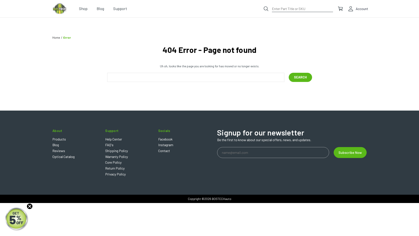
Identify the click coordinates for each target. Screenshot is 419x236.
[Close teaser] (30, 206)
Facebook (165, 139)
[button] (16, 219)
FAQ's (109, 145)
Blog (55, 145)
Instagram (165, 145)
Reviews (58, 151)
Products (59, 139)
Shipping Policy (116, 151)
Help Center (113, 139)
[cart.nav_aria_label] (340, 8)
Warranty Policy (116, 156)
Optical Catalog (63, 156)
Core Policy (113, 162)
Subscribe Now (350, 152)
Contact (164, 151)
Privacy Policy (115, 174)
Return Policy (115, 168)
